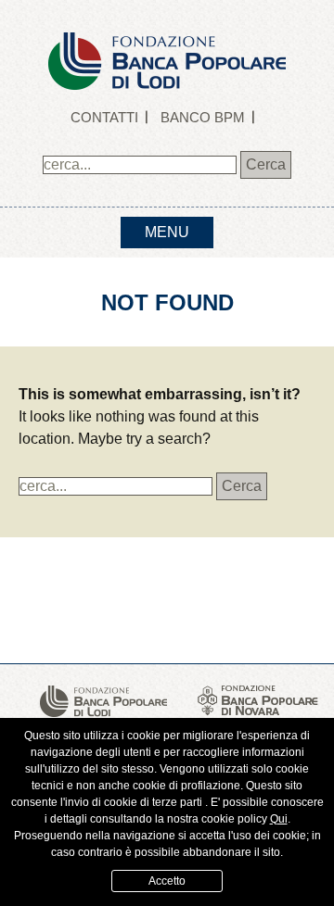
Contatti (104, 117)
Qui (279, 818)
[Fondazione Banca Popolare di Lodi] (167, 44)
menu (167, 232)
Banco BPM (203, 117)
